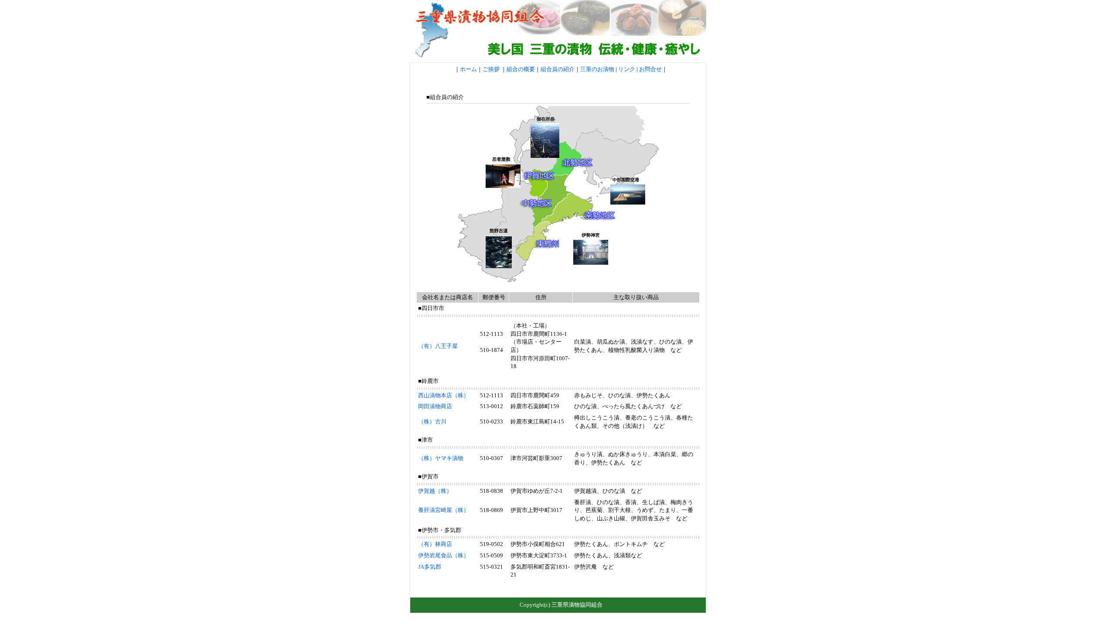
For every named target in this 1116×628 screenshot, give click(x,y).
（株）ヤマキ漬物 (440, 458)
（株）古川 (432, 421)
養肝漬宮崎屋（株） (443, 510)
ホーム (468, 69)
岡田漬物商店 (435, 406)
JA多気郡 (429, 566)
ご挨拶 (491, 69)
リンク (626, 69)
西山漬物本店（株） (443, 395)
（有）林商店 (435, 544)
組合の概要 (521, 69)
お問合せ (650, 69)
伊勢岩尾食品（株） (443, 555)
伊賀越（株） (435, 491)
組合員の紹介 (558, 69)
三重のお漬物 (597, 69)
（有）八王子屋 (438, 346)
